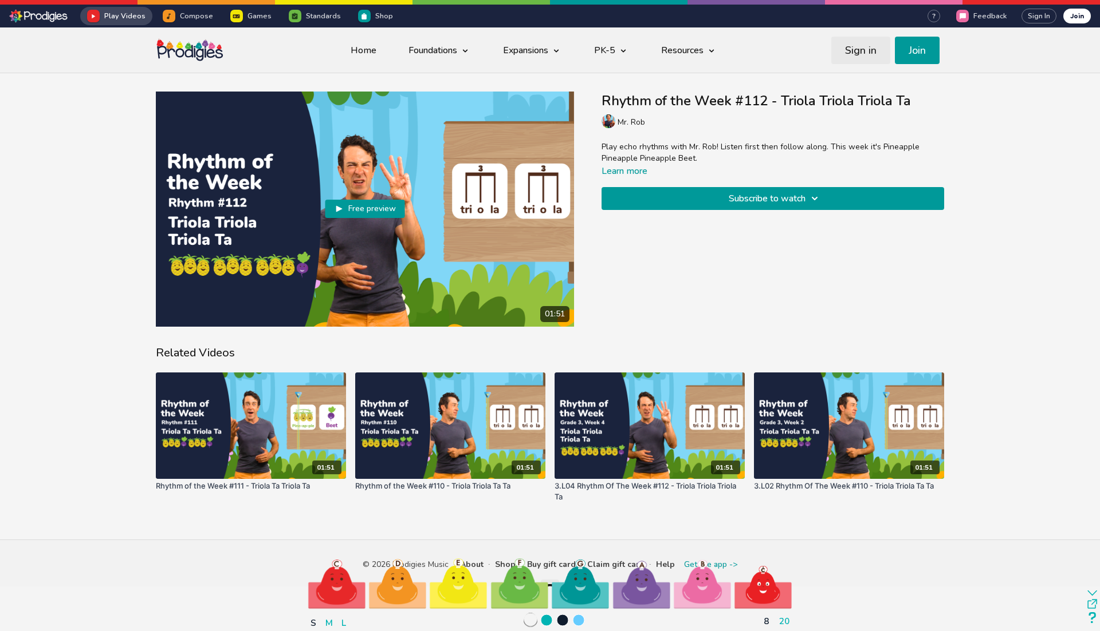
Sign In (1039, 16)
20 (784, 621)
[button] (337, 583)
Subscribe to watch (767, 198)
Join (1077, 15)
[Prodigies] (39, 16)
